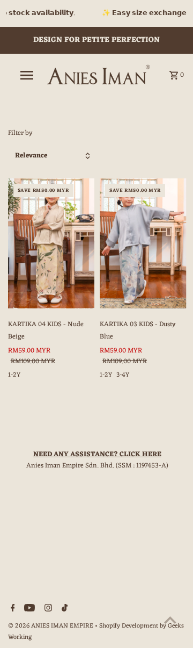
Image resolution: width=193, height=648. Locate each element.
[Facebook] (11, 610)
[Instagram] (47, 610)
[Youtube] (28, 610)
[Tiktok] (63, 610)
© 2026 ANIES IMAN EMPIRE (51, 626)
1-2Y (14, 375)
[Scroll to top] (170, 620)
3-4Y (122, 375)
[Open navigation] (26, 75)
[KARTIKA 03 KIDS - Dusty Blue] (143, 243)
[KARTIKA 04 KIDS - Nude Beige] (51, 243)
